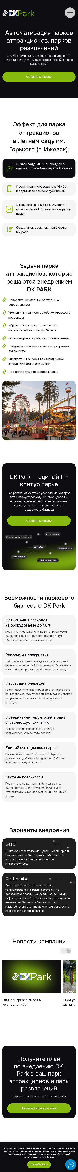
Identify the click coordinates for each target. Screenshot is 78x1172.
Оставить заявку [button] (39, 77)
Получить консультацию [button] (39, 1108)
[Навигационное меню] (70, 12)
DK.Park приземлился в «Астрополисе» (21, 1002)
